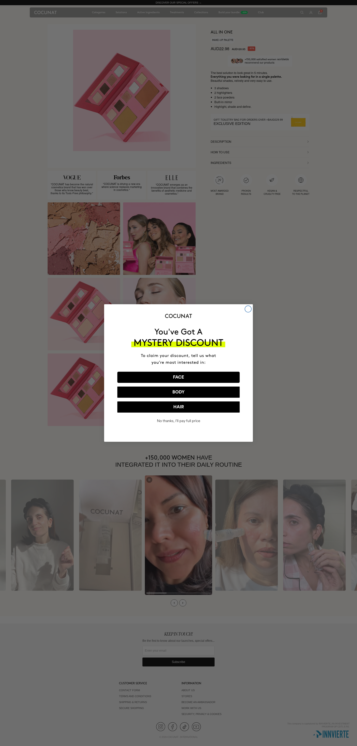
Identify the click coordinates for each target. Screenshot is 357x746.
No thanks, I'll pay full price (178, 421)
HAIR (178, 407)
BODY (178, 392)
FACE (178, 377)
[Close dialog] (248, 309)
